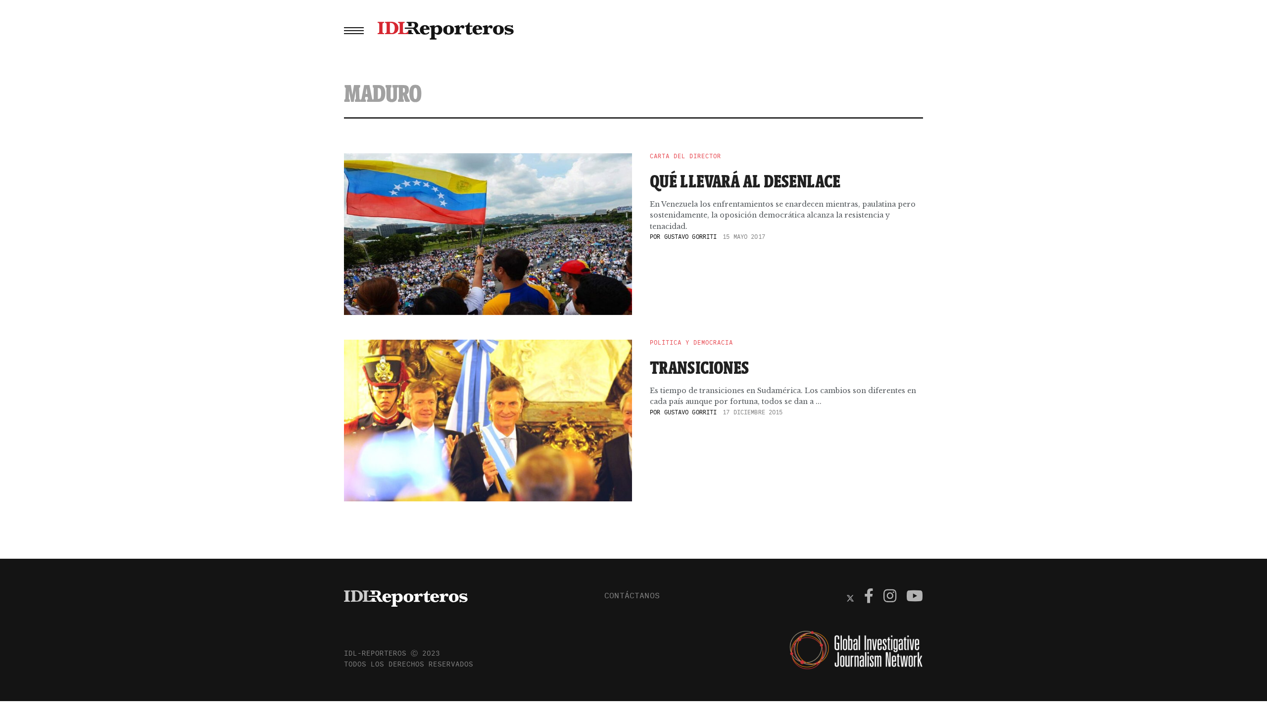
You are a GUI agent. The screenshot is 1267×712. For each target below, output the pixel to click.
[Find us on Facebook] (869, 597)
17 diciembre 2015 (752, 412)
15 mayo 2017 (744, 236)
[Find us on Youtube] (914, 597)
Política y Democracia (691, 343)
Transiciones (699, 367)
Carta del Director (685, 156)
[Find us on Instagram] (889, 597)
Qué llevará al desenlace (745, 181)
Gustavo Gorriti (690, 236)
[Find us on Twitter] (850, 597)
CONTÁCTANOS (632, 595)
